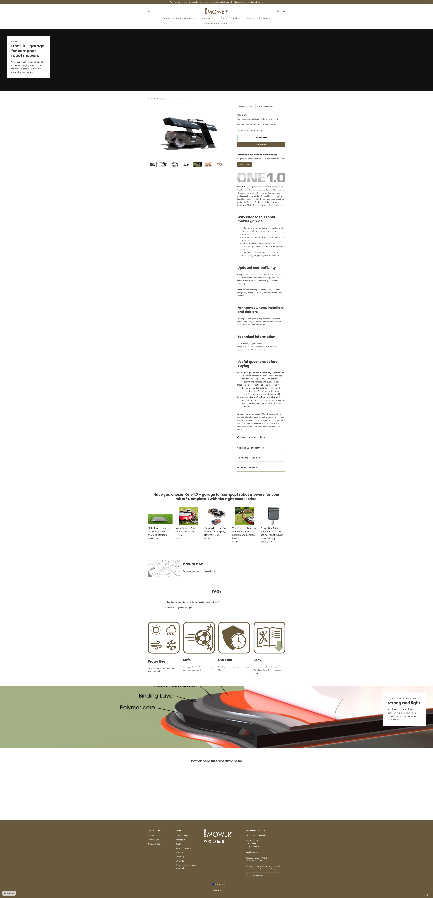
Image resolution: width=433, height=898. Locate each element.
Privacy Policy (182, 836)
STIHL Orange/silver (265, 106)
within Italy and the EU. (269, 119)
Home (150, 99)
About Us (236, 18)
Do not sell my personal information (186, 866)
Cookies (179, 844)
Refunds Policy (154, 844)
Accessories (208, 18)
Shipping (180, 857)
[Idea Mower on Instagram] (214, 841)
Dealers (251, 18)
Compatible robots (248, 458)
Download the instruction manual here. (199, 571)
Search (151, 836)
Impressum (181, 840)
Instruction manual (249, 468)
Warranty (180, 861)
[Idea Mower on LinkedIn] (218, 841)
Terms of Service (155, 840)
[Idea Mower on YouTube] (223, 841)
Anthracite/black (246, 106)
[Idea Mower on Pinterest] (209, 841)
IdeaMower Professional (216, 23)
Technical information (251, 448)
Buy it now (261, 144)
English (425, 895)
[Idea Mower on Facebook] (205, 841)
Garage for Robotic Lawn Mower (179, 18)
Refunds (179, 852)
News (224, 18)
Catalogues (264, 18)
